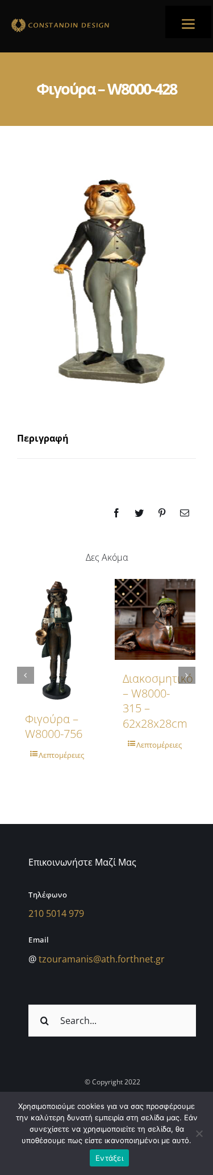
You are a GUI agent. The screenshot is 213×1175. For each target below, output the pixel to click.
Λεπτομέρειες (61, 755)
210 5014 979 (56, 913)
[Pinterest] (162, 512)
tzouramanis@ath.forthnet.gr (102, 959)
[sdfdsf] (79, 20)
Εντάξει (109, 1157)
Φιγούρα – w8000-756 (53, 726)
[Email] (184, 512)
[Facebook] (116, 512)
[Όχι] (198, 1133)
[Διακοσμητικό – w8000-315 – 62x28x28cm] (155, 619)
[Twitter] (139, 512)
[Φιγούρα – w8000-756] (57, 639)
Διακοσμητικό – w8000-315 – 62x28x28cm (158, 701)
